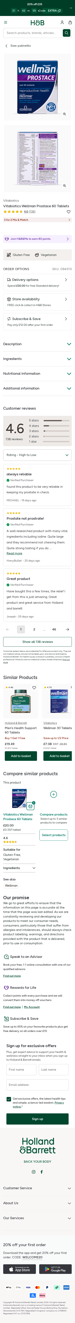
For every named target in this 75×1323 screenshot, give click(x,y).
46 (54, 629)
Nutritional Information (21, 373)
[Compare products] (53, 794)
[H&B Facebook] (41, 1171)
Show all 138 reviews (37, 642)
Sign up (37, 1119)
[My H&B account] (62, 22)
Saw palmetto (20, 46)
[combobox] (33, 33)
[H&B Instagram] (33, 1171)
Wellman (11, 885)
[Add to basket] (30, 805)
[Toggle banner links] (71, 8)
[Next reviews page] (67, 629)
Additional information (21, 388)
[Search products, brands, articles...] (67, 33)
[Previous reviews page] (7, 629)
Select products (53, 835)
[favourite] (34, 688)
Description (12, 344)
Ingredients (12, 359)
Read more (14, 553)
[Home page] (37, 22)
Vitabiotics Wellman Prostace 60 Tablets (18, 817)
